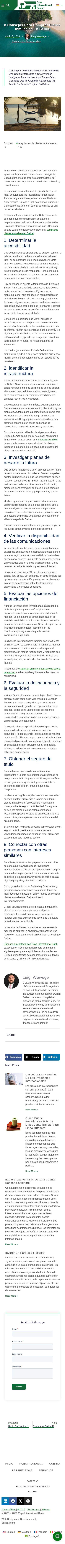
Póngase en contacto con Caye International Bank (30, 944)
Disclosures (33, 1509)
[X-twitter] (20, 1501)
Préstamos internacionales (26, 41)
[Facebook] (13, 1501)
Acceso (32, 1491)
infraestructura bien (47, 439)
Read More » (31, 1109)
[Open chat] (57, 1536)
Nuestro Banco (31, 1463)
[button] (2, 5)
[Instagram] (28, 1501)
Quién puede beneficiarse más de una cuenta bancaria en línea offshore (42, 1123)
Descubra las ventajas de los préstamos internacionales (41, 1078)
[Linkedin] (5, 1501)
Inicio (9, 1463)
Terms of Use (9, 1509)
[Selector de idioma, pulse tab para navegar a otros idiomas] (59, 5)
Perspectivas (22, 1470)
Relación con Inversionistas (33, 1486)
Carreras (32, 1481)
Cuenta (54, 1463)
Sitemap (45, 1509)
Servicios (46, 1470)
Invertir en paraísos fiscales (24, 1252)
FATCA (21, 1509)
